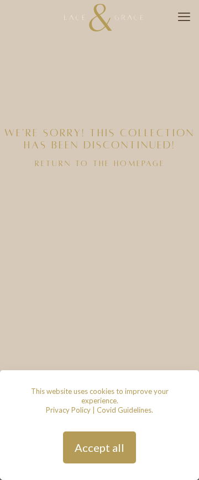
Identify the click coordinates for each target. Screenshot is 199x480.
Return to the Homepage (100, 163)
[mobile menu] (184, 16)
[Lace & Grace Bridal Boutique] (103, 16)
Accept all (99, 447)
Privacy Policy (68, 410)
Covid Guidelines (124, 410)
